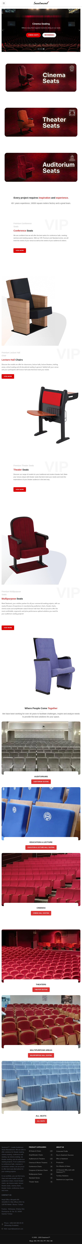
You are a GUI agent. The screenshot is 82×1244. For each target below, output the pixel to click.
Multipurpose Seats (35, 1174)
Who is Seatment (62, 1159)
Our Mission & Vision (63, 1166)
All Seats (41, 1121)
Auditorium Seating (41, 781)
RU (48, 1241)
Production (60, 1162)
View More (20, 250)
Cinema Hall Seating (41, 913)
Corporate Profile (62, 1151)
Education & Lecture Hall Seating (41, 847)
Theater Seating (41, 989)
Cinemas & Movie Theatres (38, 1162)
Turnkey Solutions (62, 1176)
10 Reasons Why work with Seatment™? (65, 1171)
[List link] (14, 1224)
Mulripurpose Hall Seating (41, 1055)
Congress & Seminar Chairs (38, 1170)
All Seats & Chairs (35, 1151)
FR (38, 1241)
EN (35, 1241)
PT (45, 1241)
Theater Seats (34, 1182)
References (51, 35)
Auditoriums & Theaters (37, 1159)
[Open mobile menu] (4, 3)
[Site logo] (41, 3)
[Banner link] (41, 78)
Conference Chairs (35, 1166)
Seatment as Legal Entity (64, 1179)
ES (42, 1241)
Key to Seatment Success (65, 1155)
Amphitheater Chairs (36, 1155)
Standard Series (34, 1178)
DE (52, 1241)
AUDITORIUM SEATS (33, 35)
